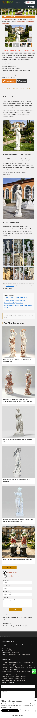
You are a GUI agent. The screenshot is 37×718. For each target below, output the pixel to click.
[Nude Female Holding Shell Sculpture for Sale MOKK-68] (18, 462)
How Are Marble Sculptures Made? (13, 303)
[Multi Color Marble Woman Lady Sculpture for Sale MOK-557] (18, 342)
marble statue (10, 286)
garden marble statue (5, 636)
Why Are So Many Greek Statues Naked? (14, 680)
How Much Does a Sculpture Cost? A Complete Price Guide (19, 666)
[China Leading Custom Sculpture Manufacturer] (7, 2)
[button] (30, 7)
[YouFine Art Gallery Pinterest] (3, 657)
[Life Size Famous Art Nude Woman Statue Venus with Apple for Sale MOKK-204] (18, 502)
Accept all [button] (10, 710)
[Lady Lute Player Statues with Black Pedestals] (18, 542)
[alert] (18, 708)
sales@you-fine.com (13, 576)
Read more (12, 707)
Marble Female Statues (8, 21)
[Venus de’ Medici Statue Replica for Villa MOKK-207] (18, 422)
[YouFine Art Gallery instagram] (2, 657)
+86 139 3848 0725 (10, 650)
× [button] (35, 700)
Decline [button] (27, 710)
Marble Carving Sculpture (25, 19)
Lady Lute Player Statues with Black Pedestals (17, 559)
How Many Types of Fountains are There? (14, 678)
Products (13, 19)
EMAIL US (23, 81)
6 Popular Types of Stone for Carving (14, 300)
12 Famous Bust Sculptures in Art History (15, 297)
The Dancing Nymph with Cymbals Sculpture (15, 626)
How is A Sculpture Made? (9, 674)
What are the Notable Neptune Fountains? (14, 676)
